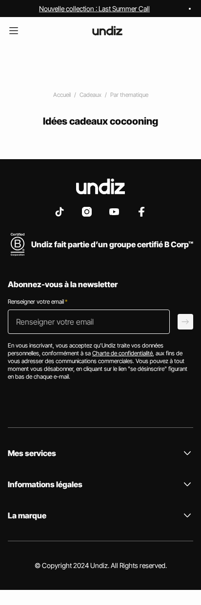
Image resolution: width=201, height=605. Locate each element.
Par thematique (129, 94)
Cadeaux (90, 94)
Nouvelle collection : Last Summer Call (94, 8)
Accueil (62, 94)
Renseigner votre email (37, 301)
